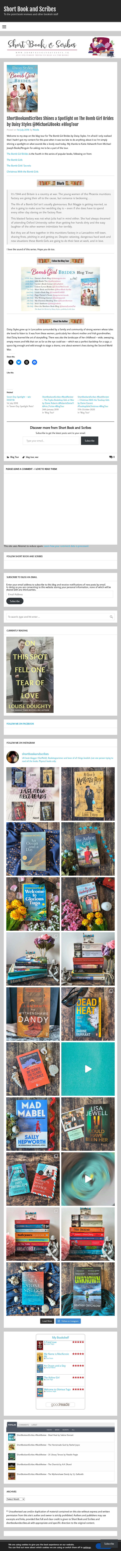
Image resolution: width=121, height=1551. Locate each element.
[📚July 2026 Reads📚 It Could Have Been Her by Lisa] (88, 959)
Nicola (36, 129)
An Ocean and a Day (55, 1365)
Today (49, 1430)
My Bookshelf (60, 1337)
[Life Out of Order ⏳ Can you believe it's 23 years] (88, 1179)
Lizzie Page (49, 1379)
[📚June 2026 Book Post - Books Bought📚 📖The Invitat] (33, 1234)
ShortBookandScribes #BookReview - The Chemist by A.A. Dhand (44, 1464)
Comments (24, 1425)
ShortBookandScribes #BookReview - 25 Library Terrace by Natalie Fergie (47, 1454)
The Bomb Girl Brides (17, 153)
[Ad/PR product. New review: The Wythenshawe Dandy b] (33, 1014)
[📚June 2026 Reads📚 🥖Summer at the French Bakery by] (88, 1234)
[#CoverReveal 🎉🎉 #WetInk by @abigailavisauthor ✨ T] (88, 1069)
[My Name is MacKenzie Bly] (40, 1361)
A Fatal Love (50, 1342)
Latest (34, 1425)
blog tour (30, 456)
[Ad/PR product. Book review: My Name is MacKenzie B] (88, 794)
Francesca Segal (51, 1391)
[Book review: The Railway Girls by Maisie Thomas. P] (88, 904)
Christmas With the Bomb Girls (22, 171)
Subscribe (90, 440)
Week (57, 1430)
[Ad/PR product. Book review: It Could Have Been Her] (88, 1124)
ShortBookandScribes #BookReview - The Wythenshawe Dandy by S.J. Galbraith (50, 1474)
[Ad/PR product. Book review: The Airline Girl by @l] (88, 849)
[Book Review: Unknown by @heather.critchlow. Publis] (88, 1289)
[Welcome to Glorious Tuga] (40, 1396)
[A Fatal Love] (40, 1349)
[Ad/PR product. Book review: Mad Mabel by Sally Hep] (33, 1124)
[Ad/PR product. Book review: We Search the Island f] (33, 1069)
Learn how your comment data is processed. (66, 545)
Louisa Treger (50, 1344)
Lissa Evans (49, 1358)
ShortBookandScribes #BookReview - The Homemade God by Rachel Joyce (48, 1444)
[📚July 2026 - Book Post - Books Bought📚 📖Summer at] (33, 959)
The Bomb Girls (14, 159)
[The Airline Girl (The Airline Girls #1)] (40, 1384)
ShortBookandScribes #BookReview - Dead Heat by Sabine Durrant (45, 1435)
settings (87, 1547)
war (36, 456)
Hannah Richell (50, 1368)
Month (66, 1430)
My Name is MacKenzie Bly (56, 1355)
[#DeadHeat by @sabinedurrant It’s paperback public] (88, 1014)
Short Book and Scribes (30, 9)
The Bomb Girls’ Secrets (19, 165)
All (73, 1430)
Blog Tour (14, 456)
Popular (12, 1425)
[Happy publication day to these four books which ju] (33, 794)
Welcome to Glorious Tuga (57, 1389)
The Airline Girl (51, 1377)
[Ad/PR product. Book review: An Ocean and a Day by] (33, 849)
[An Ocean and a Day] (40, 1371)
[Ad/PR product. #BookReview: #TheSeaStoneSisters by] (33, 1289)
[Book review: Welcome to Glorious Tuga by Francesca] (33, 904)
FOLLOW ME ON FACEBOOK (20, 723)
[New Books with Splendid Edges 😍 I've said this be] (33, 1179)
